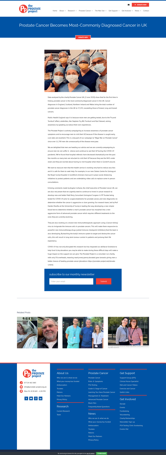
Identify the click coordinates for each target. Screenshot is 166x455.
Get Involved (128, 399)
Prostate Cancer (98, 373)
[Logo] (30, 5)
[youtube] (31, 398)
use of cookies (90, 453)
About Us (62, 373)
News (92, 413)
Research (63, 406)
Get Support (127, 373)
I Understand (101, 453)
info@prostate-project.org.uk (35, 387)
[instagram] (36, 398)
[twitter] (26, 398)
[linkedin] (40, 398)
